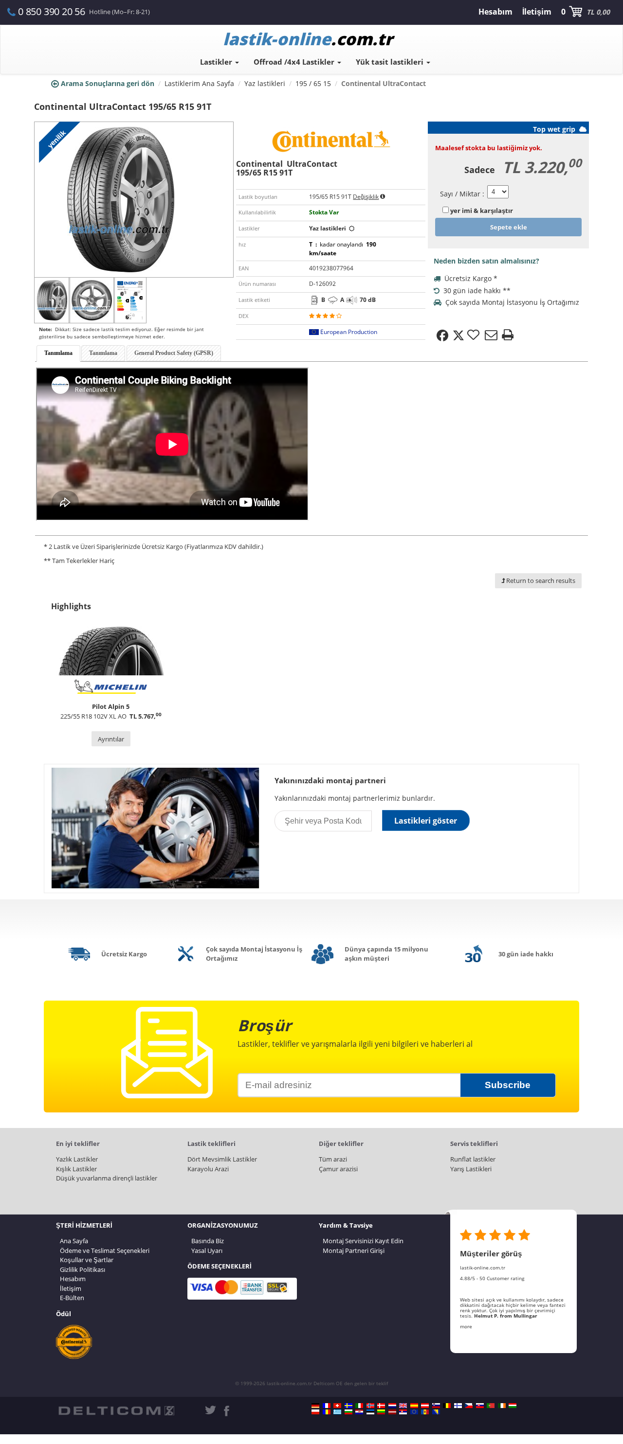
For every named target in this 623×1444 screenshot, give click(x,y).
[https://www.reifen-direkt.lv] (392, 1411)
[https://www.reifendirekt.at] (425, 1405)
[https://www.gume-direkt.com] (436, 1405)
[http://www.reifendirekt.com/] (414, 1411)
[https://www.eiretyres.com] (502, 1405)
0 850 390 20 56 (51, 11)
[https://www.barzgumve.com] (348, 1411)
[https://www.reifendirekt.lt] (381, 1411)
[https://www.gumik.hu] (512, 1405)
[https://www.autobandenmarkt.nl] (392, 1405)
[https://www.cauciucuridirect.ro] (326, 1411)
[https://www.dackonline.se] (348, 1405)
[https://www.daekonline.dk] (381, 1405)
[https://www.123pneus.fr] (326, 1405)
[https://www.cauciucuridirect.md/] (425, 1411)
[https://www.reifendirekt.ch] (337, 1405)
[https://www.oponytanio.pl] (315, 1411)
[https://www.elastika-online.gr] (337, 1411)
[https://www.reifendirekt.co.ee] (370, 1411)
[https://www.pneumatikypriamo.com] (480, 1405)
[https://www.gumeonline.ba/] (436, 1411)
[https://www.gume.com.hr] (359, 1411)
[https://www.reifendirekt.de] (315, 1405)
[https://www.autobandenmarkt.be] (447, 1405)
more (466, 1326)
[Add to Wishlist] (474, 335)
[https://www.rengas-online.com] (458, 1405)
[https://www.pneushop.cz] (469, 1405)
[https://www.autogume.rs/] (403, 1411)
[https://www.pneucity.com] (491, 1405)
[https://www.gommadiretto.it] (359, 1405)
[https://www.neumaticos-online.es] (414, 1405)
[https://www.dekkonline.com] (370, 1405)
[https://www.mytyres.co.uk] (403, 1405)
